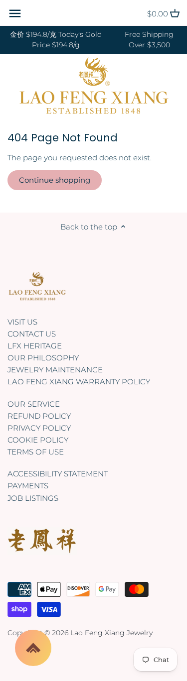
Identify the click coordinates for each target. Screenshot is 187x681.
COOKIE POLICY (37, 440)
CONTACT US (31, 334)
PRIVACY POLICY (39, 428)
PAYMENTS (27, 485)
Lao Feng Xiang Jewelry (111, 633)
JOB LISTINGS (32, 498)
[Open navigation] (14, 13)
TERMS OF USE (35, 451)
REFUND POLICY (39, 416)
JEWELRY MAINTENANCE (55, 369)
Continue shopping (54, 180)
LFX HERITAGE (34, 345)
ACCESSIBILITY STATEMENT (57, 473)
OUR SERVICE (33, 404)
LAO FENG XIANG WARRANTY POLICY (78, 381)
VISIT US (22, 322)
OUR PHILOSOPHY (43, 357)
